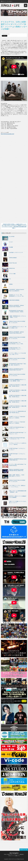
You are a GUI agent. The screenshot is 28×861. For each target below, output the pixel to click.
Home (5, 854)
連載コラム (17, 855)
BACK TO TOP (23, 849)
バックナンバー (16, 854)
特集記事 (21, 854)
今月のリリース (11, 855)
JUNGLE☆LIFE (10, 5)
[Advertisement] (14, 149)
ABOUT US (9, 854)
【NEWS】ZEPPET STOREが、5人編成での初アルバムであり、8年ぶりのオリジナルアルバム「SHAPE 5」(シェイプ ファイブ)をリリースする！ (14, 225)
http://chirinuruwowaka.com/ (7, 133)
